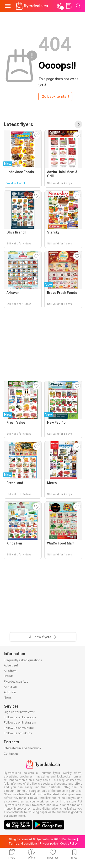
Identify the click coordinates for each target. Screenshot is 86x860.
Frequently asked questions (23, 660)
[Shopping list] (69, 6)
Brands (9, 676)
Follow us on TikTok (18, 733)
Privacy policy (49, 843)
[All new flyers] (78, 124)
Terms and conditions (23, 843)
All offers (10, 671)
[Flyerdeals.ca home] (32, 5)
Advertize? (11, 665)
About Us (10, 687)
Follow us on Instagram (20, 722)
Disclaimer (69, 839)
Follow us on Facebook (20, 717)
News (8, 697)
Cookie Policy (69, 843)
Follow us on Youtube (19, 728)
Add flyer (10, 692)
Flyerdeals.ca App (16, 681)
